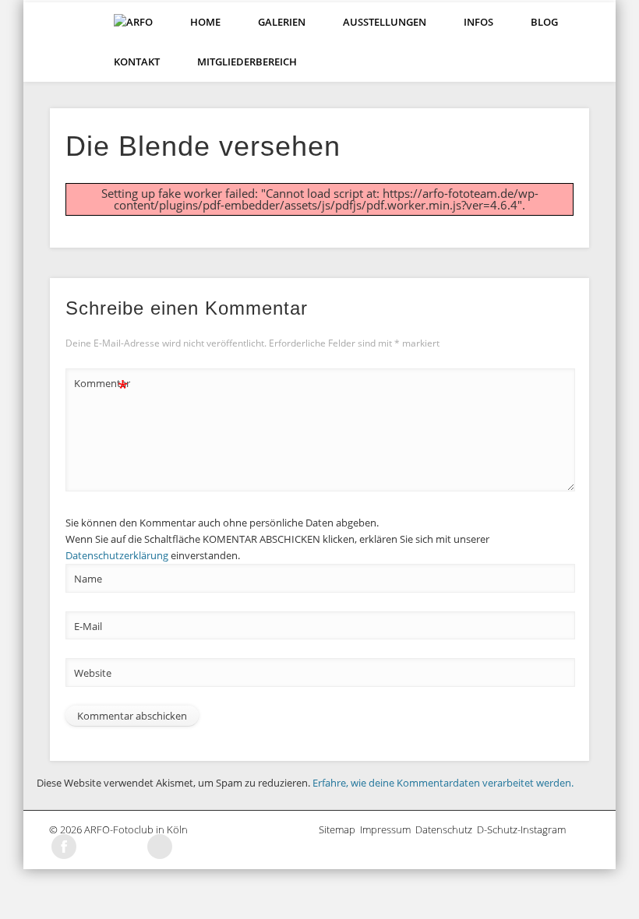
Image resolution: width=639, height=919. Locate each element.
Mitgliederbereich (247, 62)
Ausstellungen (384, 22)
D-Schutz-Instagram (523, 829)
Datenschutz (446, 829)
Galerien (281, 22)
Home (205, 22)
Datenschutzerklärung (116, 555)
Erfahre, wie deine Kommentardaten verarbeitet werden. (443, 783)
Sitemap (339, 829)
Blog (544, 22)
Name (88, 579)
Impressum (387, 829)
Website (92, 673)
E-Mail (88, 626)
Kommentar (101, 385)
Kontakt (137, 62)
